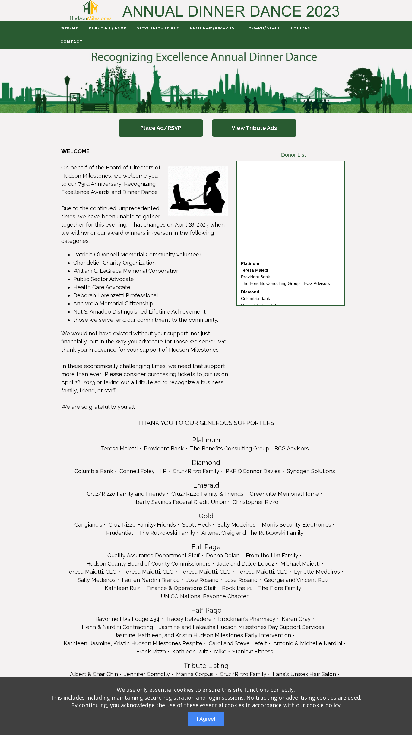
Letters (301, 28)
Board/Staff (264, 28)
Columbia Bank (255, 292)
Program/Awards (212, 28)
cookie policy (324, 705)
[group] (206, 81)
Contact (71, 42)
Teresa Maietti (254, 264)
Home (71, 28)
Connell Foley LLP (258, 299)
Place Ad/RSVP (160, 128)
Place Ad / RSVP (108, 28)
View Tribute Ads (158, 28)
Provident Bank (255, 271)
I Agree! (206, 719)
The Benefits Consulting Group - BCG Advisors (285, 277)
